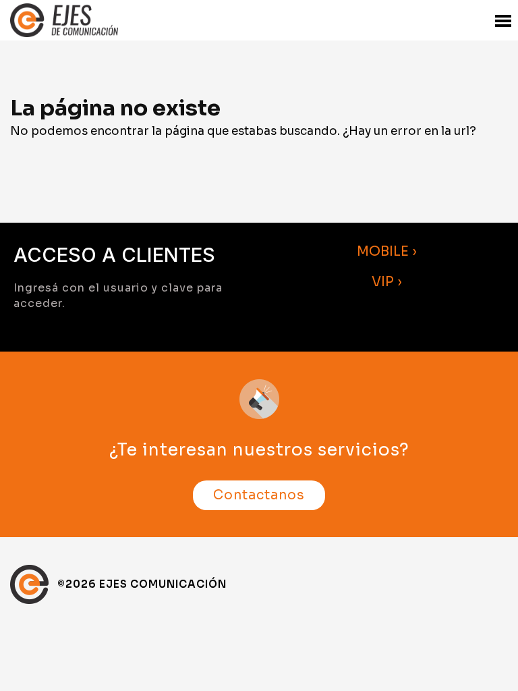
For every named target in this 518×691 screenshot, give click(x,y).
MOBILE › (387, 251)
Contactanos (259, 495)
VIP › (387, 281)
